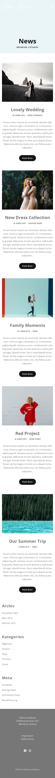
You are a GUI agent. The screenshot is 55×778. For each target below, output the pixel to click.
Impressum (27, 735)
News (30, 115)
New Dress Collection (27, 217)
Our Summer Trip (27, 541)
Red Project (27, 433)
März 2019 (7, 618)
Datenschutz (27, 739)
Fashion (32, 223)
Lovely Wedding (27, 109)
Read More (27, 158)
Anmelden (7, 684)
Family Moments (27, 325)
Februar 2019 (8, 623)
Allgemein (7, 643)
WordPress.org (9, 700)
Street (38, 439)
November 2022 (10, 613)
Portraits (38, 115)
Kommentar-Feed (11, 695)
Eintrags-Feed (9, 690)
